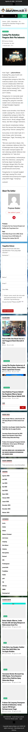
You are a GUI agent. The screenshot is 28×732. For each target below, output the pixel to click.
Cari (3, 403)
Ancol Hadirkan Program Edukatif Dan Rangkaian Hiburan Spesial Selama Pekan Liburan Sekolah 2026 (13, 394)
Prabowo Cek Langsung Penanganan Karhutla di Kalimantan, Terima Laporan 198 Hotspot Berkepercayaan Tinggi (13, 444)
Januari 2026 (5, 501)
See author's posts (14, 212)
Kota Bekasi (5, 545)
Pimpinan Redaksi (8, 41)
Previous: (13, 226)
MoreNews (17, 728)
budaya (4, 527)
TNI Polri (4, 586)
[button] (2, 16)
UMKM (3, 589)
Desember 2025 (6, 505)
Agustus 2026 (5, 476)
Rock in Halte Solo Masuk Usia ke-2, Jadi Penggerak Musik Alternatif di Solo (13, 340)
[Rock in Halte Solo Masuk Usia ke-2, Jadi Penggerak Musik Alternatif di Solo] (14, 328)
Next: (12, 234)
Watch (24, 16)
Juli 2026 (4, 479)
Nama (4, 277)
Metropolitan (5, 553)
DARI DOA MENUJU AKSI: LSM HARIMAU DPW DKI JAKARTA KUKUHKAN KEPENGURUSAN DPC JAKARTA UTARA (13, 452)
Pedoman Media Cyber (11, 719)
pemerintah (5, 567)
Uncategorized (6, 593)
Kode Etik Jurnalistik (18, 717)
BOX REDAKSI (7, 717)
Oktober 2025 (5, 512)
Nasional (4, 556)
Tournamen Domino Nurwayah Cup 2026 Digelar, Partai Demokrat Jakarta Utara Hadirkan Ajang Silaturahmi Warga (12, 435)
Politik (4, 575)
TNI (3, 582)
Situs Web (5, 289)
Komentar (5, 255)
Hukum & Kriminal (6, 534)
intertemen (5, 31)
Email (4, 283)
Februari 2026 (5, 498)
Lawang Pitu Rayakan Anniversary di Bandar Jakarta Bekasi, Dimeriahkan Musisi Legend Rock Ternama (13, 367)
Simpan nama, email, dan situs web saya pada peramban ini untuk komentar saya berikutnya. (14, 297)
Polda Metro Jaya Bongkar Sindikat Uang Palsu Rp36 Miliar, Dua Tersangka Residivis (14, 428)
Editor (5, 345)
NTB (3, 560)
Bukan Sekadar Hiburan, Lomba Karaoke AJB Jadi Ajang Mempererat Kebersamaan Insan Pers (13, 420)
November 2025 (6, 509)
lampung (4, 549)
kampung (4, 542)
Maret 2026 (5, 494)
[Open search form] (15, 16)
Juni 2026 (4, 483)
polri (3, 578)
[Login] (14, 4)
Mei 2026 (4, 487)
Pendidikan (5, 571)
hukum (4, 530)
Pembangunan (5, 564)
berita (3, 523)
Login (20, 719)
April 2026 (5, 490)
